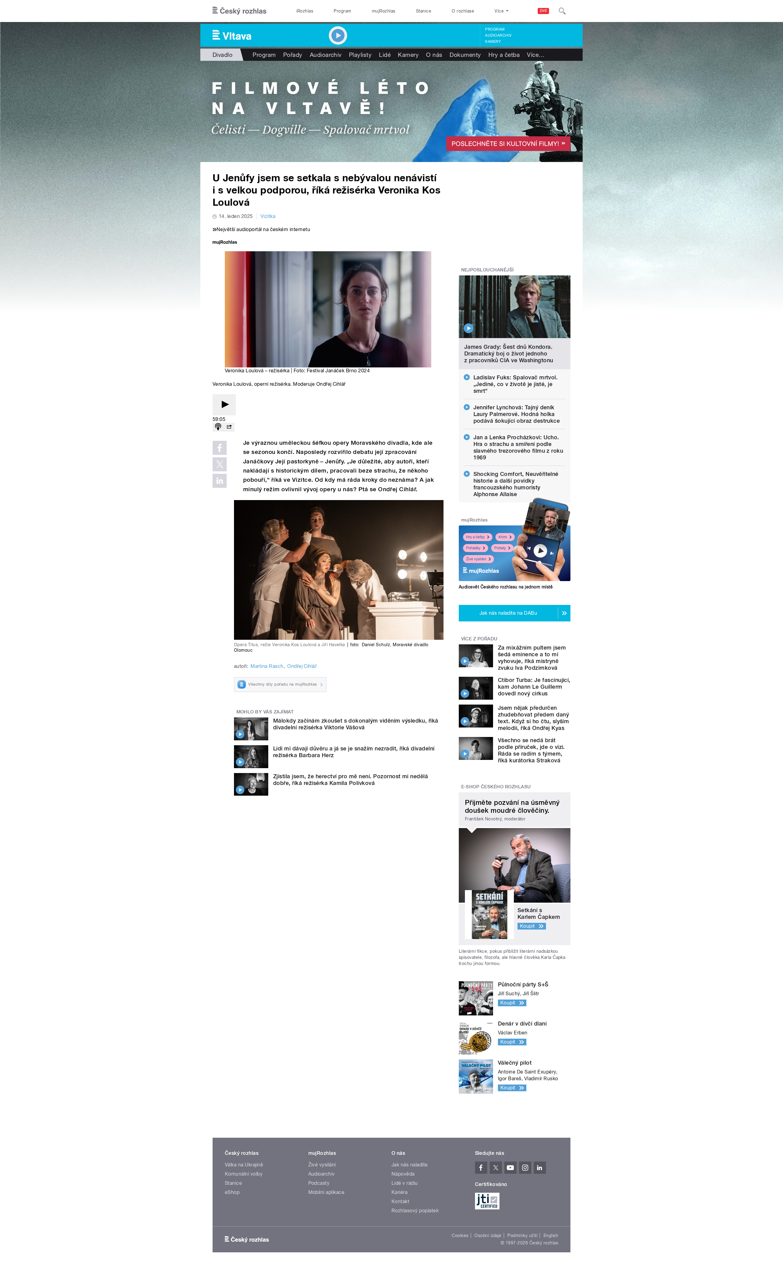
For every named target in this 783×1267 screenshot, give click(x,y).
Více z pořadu (479, 639)
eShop (232, 1192)
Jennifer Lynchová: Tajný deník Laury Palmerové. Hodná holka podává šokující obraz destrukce (516, 414)
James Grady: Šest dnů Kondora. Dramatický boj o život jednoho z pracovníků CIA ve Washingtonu (508, 353)
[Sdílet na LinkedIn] (220, 481)
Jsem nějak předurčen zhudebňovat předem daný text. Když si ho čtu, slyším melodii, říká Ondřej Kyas (533, 718)
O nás (434, 54)
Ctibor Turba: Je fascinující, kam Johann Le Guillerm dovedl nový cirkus (534, 687)
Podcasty (319, 1183)
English (551, 1235)
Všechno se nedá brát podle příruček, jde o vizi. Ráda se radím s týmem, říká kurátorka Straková (531, 750)
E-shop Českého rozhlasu (496, 787)
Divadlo (222, 54)
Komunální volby (243, 1174)
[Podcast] (218, 427)
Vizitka (268, 216)
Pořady (292, 54)
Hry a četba (504, 54)
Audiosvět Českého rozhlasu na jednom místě (506, 586)
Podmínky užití (522, 1235)
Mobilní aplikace (326, 1192)
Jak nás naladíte (410, 1165)
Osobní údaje (488, 1235)
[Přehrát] (224, 404)
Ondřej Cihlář (302, 666)
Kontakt (400, 1201)
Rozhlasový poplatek (415, 1211)
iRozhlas (305, 11)
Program (342, 11)
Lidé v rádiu (405, 1183)
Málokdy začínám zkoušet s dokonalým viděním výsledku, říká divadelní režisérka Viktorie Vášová (355, 724)
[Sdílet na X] (220, 464)
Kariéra (399, 1192)
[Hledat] (562, 11)
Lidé (385, 54)
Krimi (503, 537)
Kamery (493, 41)
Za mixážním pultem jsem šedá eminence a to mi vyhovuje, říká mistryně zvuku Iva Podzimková (532, 657)
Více (535, 54)
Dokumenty (465, 54)
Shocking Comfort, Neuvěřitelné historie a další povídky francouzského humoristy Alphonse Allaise (515, 484)
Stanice (423, 11)
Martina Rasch (266, 666)
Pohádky (473, 548)
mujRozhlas (383, 11)
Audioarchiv (498, 35)
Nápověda (403, 1174)
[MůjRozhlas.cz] (225, 243)
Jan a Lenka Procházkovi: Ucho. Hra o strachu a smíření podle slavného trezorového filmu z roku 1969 (518, 447)
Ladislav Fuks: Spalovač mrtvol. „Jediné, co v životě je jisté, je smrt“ (515, 384)
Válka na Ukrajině (244, 1165)
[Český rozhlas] (239, 11)
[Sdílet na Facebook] (220, 448)
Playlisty (360, 54)
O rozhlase (463, 11)
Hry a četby (475, 537)
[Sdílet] (229, 427)
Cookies (460, 1235)
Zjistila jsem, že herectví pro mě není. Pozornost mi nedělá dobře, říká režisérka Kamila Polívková (350, 779)
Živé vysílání (476, 559)
